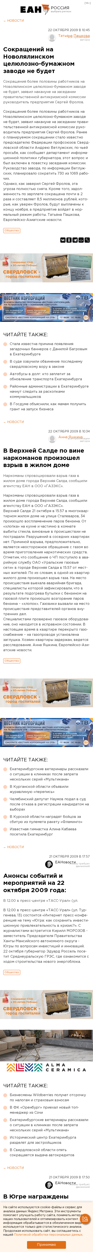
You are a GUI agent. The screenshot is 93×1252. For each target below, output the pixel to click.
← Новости (13, 21)
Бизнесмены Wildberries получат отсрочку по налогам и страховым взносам (48, 1098)
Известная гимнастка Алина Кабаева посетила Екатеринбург (43, 832)
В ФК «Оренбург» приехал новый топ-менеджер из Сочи (44, 1110)
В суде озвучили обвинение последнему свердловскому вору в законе (46, 364)
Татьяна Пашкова (74, 36)
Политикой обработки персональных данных (48, 1235)
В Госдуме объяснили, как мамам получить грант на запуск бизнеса (48, 407)
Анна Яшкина (70, 437)
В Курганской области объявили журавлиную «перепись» (39, 789)
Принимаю (46, 1244)
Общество (12, 230)
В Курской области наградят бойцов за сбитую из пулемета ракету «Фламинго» (46, 819)
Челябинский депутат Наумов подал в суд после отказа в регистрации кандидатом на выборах (49, 804)
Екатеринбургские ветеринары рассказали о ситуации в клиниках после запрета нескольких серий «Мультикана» (49, 774)
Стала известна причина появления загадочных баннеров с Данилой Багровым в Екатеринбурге (48, 349)
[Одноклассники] (69, 240)
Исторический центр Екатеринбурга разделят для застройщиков (43, 1140)
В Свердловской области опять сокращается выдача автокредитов (42, 1153)
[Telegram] (75, 240)
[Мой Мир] (81, 240)
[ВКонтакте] (63, 240)
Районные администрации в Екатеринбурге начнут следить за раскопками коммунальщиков (49, 392)
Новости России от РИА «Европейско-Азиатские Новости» (35, 9)
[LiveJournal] (87, 240)
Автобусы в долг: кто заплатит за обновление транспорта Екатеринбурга (46, 377)
